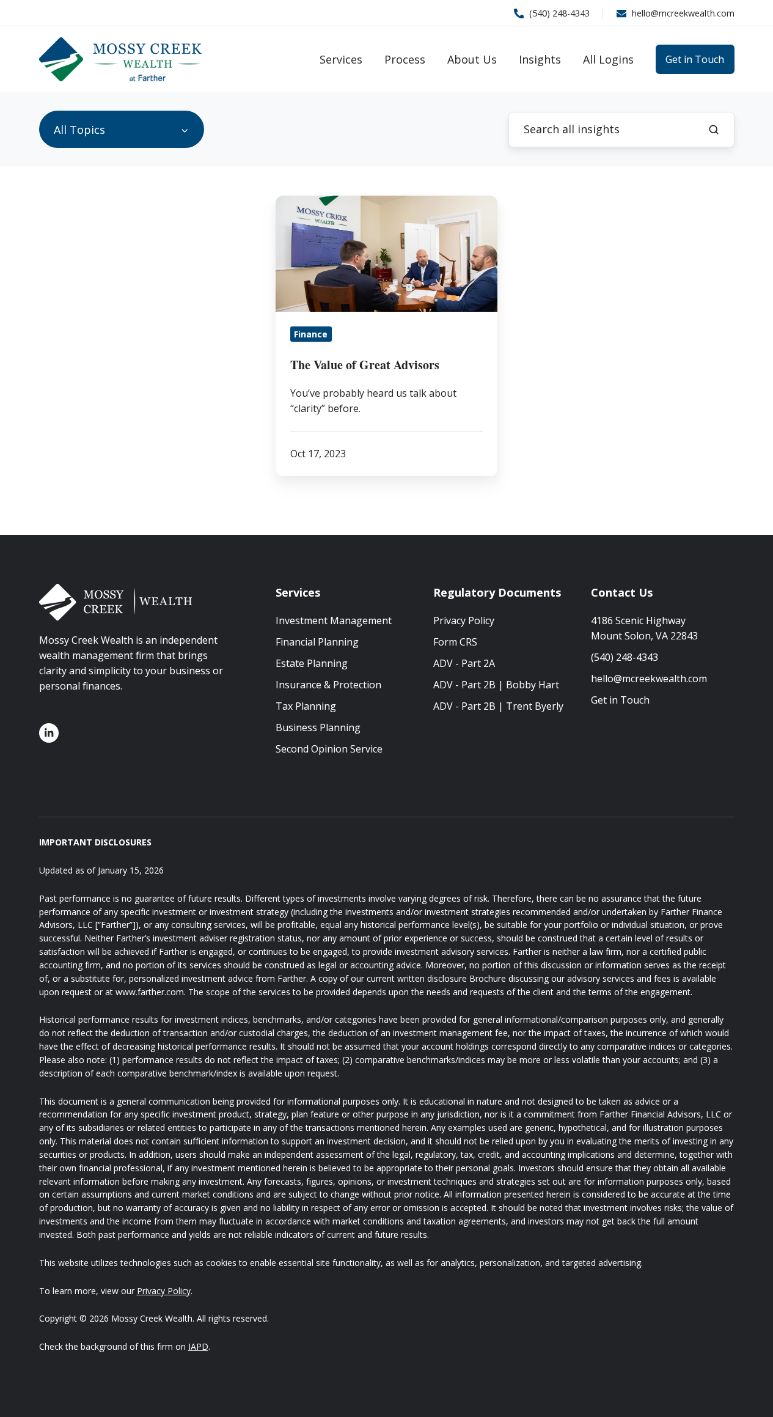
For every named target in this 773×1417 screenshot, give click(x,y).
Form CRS (455, 642)
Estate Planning (312, 663)
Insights (540, 59)
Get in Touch (694, 59)
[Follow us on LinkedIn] (49, 733)
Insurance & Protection (328, 684)
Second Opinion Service (329, 749)
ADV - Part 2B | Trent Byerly (498, 706)
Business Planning (318, 727)
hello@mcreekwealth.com (649, 678)
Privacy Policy (463, 620)
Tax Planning (306, 706)
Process (404, 59)
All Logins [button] (608, 59)
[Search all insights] (714, 129)
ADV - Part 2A (464, 663)
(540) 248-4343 (624, 657)
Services (341, 59)
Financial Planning (317, 642)
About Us (472, 59)
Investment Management (334, 620)
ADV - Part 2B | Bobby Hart (496, 684)
